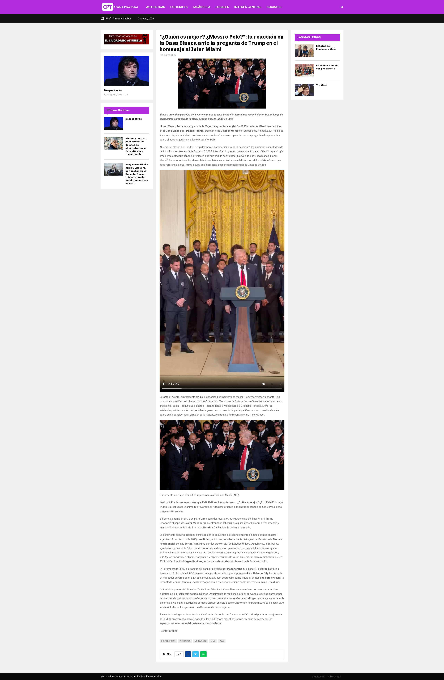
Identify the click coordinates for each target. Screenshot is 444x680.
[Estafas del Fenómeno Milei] (304, 50)
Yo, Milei (321, 85)
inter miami (185, 641)
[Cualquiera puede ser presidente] (304, 70)
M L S (213, 641)
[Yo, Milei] (304, 90)
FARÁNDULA (201, 7)
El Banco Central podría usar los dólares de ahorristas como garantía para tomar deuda (135, 146)
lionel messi (201, 641)
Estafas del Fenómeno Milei (326, 47)
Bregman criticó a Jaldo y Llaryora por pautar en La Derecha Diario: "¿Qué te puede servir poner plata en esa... (136, 174)
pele (222, 641)
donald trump (168, 641)
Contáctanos (318, 676)
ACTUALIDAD (155, 7)
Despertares (113, 90)
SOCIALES (274, 7)
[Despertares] (126, 71)
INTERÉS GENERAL (247, 7)
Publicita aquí (334, 676)
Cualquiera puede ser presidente (327, 67)
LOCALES (222, 7)
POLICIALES (179, 7)
